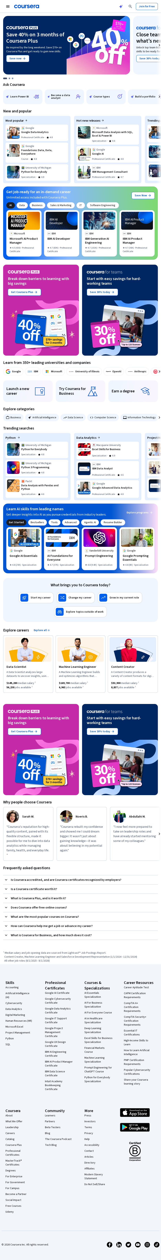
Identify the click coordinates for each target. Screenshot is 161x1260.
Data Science (75, 417)
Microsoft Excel (14, 1027)
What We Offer (13, 1121)
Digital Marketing (15, 1015)
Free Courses (13, 1206)
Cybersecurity (13, 1003)
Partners (50, 1121)
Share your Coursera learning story (136, 1082)
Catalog (10, 1139)
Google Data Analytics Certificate (58, 1011)
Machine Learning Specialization (94, 1060)
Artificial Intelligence (44, 417)
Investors (90, 1121)
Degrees (10, 1171)
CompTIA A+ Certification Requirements (132, 1007)
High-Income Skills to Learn (136, 1042)
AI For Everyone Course (98, 1013)
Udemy (9, 1212)
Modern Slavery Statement (93, 1176)
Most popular (14, 121)
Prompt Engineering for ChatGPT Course (98, 1070)
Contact (89, 1151)
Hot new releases (88, 121)
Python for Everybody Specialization (97, 1079)
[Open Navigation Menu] (8, 6)
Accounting (12, 987)
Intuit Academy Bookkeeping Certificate (53, 1085)
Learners (50, 1116)
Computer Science (105, 417)
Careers (10, 1133)
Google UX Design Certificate (55, 1044)
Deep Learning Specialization (92, 1030)
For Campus (12, 1188)
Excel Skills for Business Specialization (98, 1040)
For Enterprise (13, 1176)
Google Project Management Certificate (54, 1032)
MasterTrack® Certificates (13, 1163)
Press (87, 1116)
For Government (15, 1182)
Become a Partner (16, 1194)
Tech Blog (51, 1145)
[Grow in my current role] (120, 597)
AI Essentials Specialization (92, 995)
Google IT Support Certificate (56, 1020)
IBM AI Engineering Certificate (55, 1054)
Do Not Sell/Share (94, 1184)
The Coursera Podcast (58, 1139)
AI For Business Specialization (93, 1005)
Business (15, 417)
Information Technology (142, 417)
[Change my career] (75, 597)
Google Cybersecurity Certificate (58, 1001)
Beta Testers (52, 1127)
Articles (88, 1157)
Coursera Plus (13, 1145)
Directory (89, 1163)
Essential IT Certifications (132, 1033)
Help (87, 1139)
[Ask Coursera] (121, 6)
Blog (47, 1133)
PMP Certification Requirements (134, 1062)
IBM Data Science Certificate (55, 1073)
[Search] (130, 6)
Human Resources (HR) (18, 1021)
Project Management (17, 1033)
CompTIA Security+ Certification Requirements (135, 1021)
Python (10, 438)
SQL (7, 1044)
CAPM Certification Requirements (135, 995)
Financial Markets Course (94, 1050)
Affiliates (89, 1169)
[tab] (10, 205)
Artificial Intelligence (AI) (17, 995)
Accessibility (91, 1145)
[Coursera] (26, 6)
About (9, 1116)
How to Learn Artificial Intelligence (136, 1052)
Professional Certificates (12, 1153)
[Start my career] (36, 597)
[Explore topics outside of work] (80, 611)
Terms (88, 1127)
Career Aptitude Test (136, 987)
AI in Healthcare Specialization (93, 1020)
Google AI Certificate (57, 993)
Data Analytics (86, 438)
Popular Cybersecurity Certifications (137, 1072)
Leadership (12, 1127)
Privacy (88, 1133)
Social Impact (13, 1200)
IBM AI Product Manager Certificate (59, 1064)
